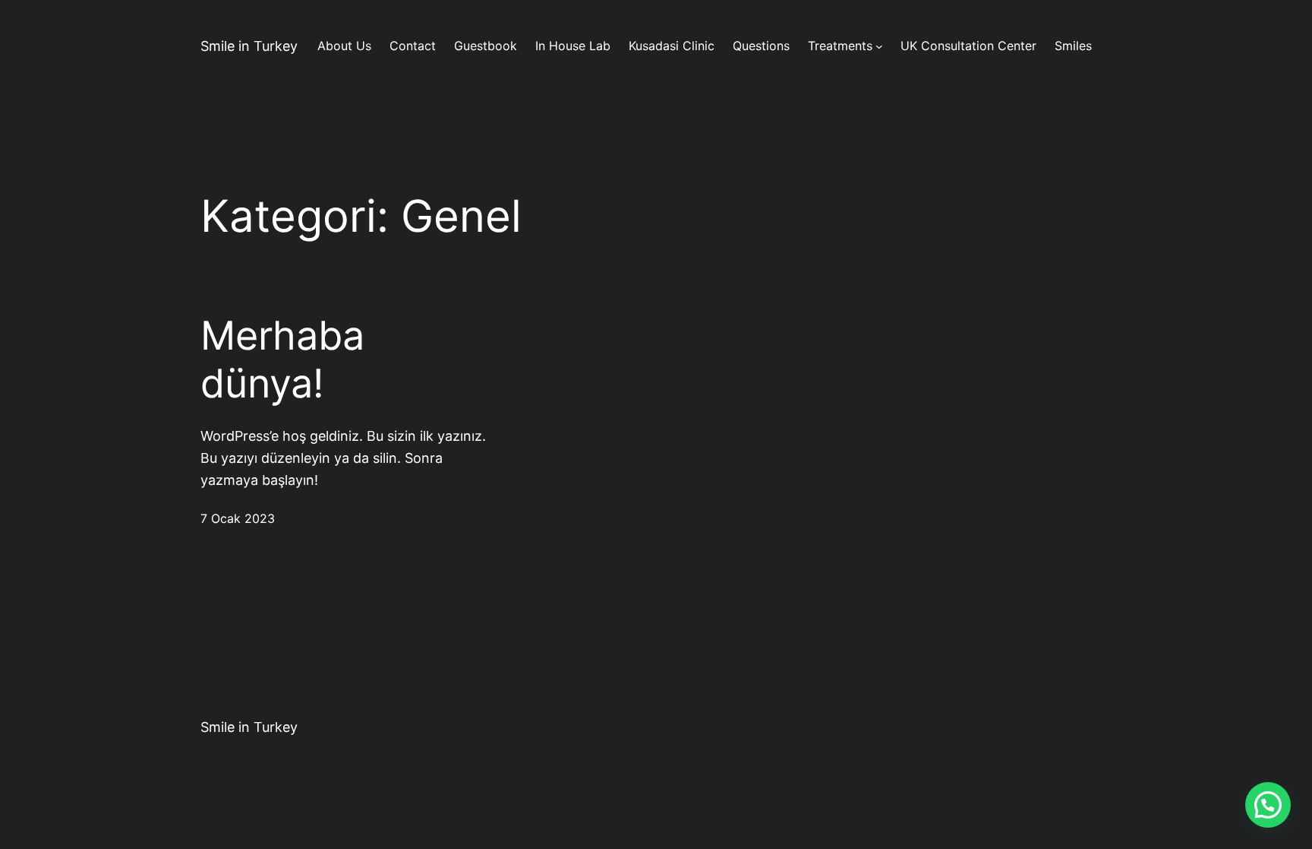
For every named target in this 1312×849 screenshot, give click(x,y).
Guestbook (485, 45)
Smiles (1073, 45)
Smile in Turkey (249, 46)
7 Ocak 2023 (237, 518)
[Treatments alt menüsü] (879, 46)
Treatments (840, 45)
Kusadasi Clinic (671, 45)
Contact (413, 45)
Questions (761, 45)
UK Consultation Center (968, 45)
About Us (344, 45)
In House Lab (572, 45)
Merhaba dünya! (282, 359)
